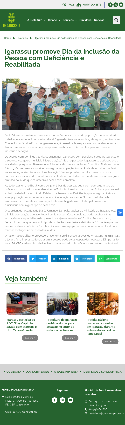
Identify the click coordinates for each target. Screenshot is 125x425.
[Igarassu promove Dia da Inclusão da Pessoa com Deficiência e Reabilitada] (62, 104)
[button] (116, 20)
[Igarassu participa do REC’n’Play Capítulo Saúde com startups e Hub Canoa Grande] (22, 303)
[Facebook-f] (110, 4)
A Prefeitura (34, 20)
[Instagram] (115, 4)
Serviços (68, 20)
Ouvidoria (85, 20)
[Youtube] (121, 4)
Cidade (52, 20)
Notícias (99, 20)
